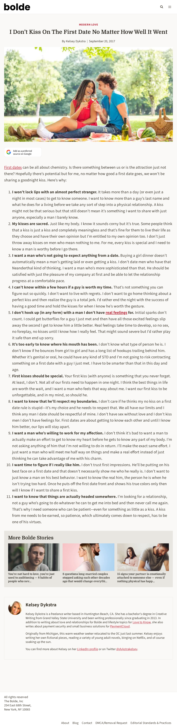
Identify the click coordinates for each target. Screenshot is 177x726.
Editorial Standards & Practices (151, 723)
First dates (13, 167)
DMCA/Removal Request (111, 723)
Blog (75, 723)
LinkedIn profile (87, 649)
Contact (87, 723)
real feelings (116, 312)
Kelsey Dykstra (76, 41)
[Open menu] (169, 6)
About (65, 723)
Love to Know (142, 622)
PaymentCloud (120, 626)
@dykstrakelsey (126, 649)
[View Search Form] (162, 7)
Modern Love (88, 25)
